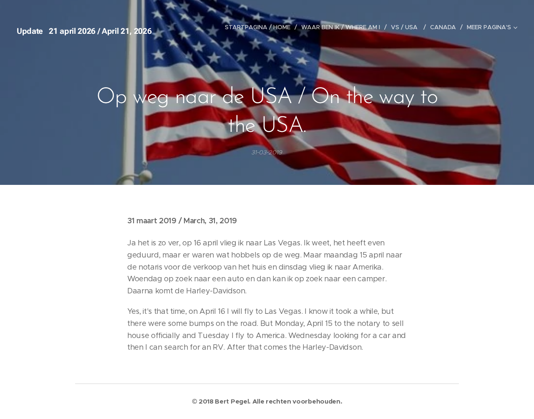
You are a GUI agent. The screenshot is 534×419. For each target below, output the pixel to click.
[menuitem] (260, 27)
